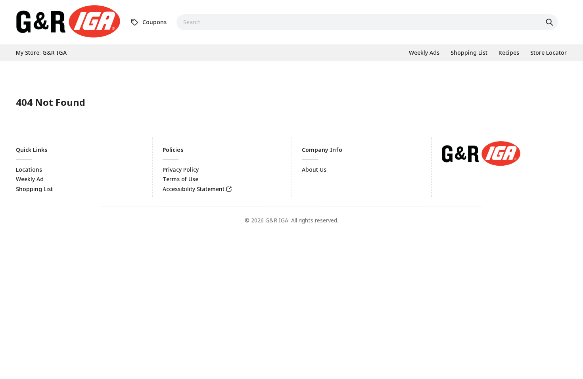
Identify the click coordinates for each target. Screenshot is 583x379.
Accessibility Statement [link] (193, 189)
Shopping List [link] (34, 189)
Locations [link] (29, 169)
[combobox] (367, 22)
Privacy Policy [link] (181, 169)
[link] (68, 21)
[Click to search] (550, 22)
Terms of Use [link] (180, 179)
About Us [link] (314, 169)
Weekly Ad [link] (30, 179)
